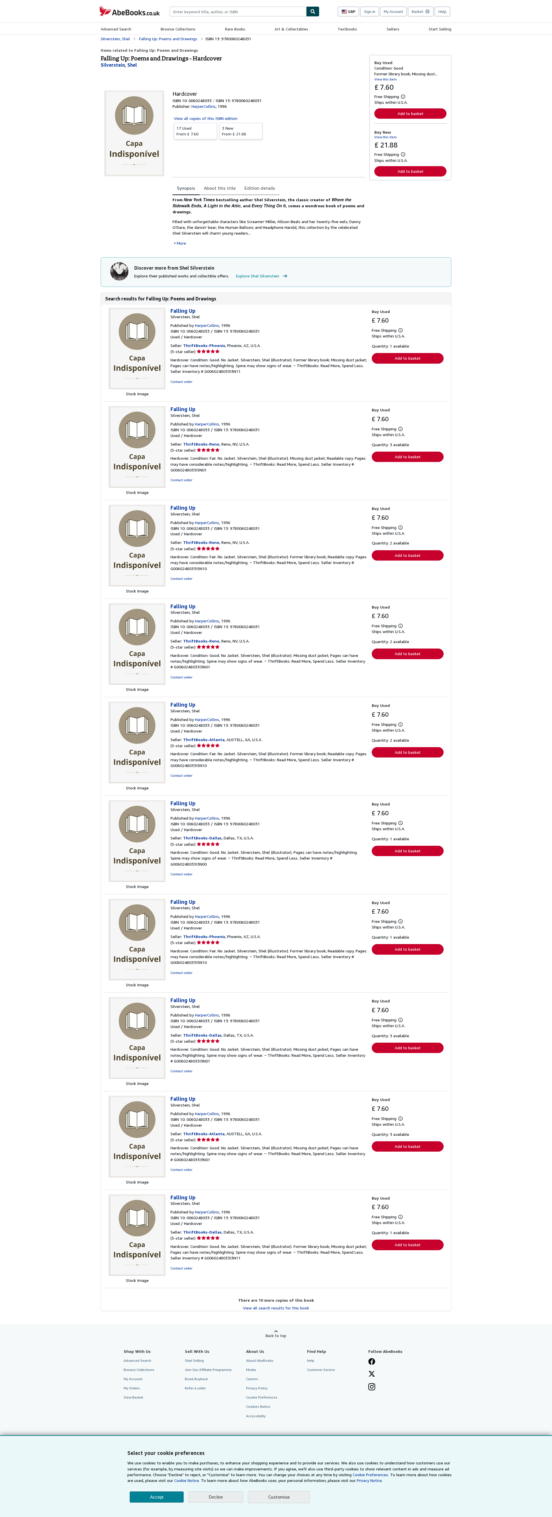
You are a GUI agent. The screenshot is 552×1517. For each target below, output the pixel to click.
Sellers (393, 28)
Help (442, 11)
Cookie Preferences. (371, 1474)
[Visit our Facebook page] (371, 1362)
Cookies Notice (258, 1406)
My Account (393, 11)
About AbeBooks (259, 1360)
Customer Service (321, 1370)
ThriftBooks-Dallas (202, 837)
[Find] (312, 11)
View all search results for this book (276, 1307)
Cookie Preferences (261, 1397)
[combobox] (238, 11)
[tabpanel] (268, 221)
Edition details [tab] (259, 188)
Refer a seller (195, 1388)
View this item (385, 79)
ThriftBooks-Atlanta (204, 739)
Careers (252, 1379)
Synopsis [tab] (186, 188)
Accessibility (256, 1416)
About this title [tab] (220, 188)
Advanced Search (116, 28)
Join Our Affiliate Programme (208, 1370)
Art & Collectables (291, 28)
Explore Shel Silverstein (257, 275)
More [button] (181, 243)
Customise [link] (279, 1496)
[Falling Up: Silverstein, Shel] (137, 388)
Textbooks (347, 28)
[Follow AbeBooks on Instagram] (371, 1387)
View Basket (133, 1397)
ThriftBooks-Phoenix (204, 345)
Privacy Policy (257, 1388)
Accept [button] (156, 1497)
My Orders (132, 1388)
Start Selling (440, 28)
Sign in (369, 11)
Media (251, 1370)
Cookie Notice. (187, 1480)
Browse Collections (178, 28)
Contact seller (181, 381)
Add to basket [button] (410, 113)
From (187, 131)
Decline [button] (216, 1497)
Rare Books (235, 28)
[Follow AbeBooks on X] (371, 1374)
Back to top (276, 1335)
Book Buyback (196, 1379)
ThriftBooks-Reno (201, 444)
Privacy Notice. (370, 1480)
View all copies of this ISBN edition (205, 118)
